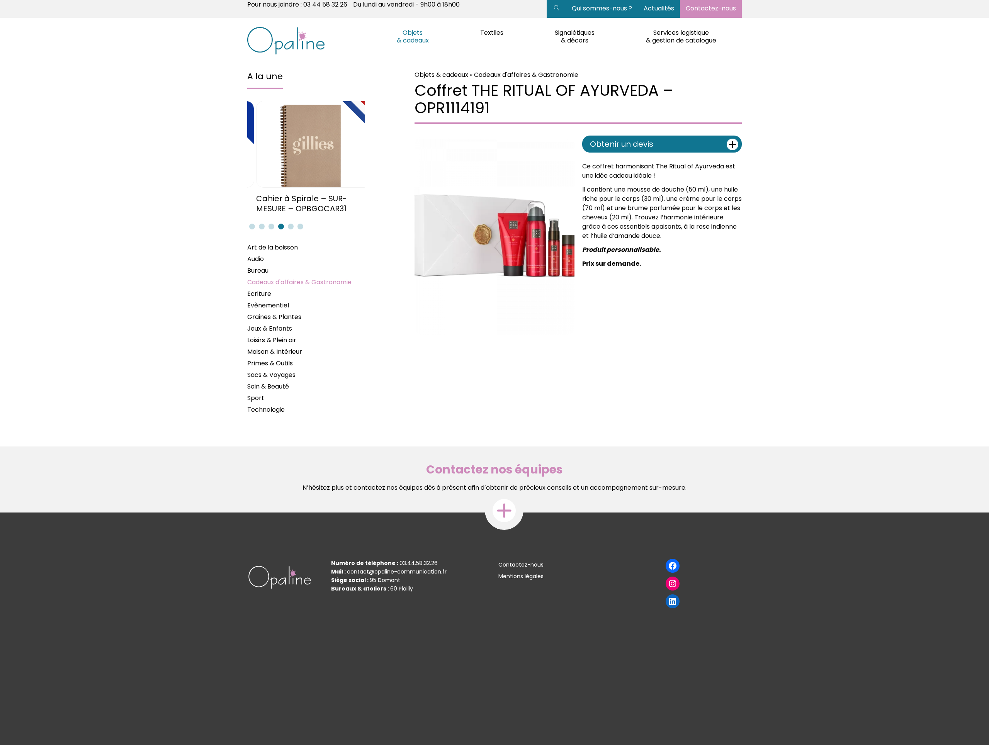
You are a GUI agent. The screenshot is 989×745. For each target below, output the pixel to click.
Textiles (491, 32)
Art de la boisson (272, 247)
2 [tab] (261, 226)
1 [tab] (251, 226)
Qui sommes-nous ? (602, 8)
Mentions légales (521, 576)
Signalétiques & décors (575, 36)
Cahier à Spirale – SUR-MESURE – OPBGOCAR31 (292, 203)
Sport (255, 398)
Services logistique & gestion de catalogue (681, 36)
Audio (255, 259)
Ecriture (259, 293)
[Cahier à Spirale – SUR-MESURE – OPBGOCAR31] (306, 144)
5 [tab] (290, 226)
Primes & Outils (270, 363)
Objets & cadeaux (413, 36)
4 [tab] (280, 226)
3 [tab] (270, 226)
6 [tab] (299, 226)
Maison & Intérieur (274, 351)
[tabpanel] (306, 157)
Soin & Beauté (268, 386)
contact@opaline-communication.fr (397, 571)
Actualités (659, 8)
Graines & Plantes (274, 316)
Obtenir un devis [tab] (621, 144)
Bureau (257, 270)
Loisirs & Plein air (271, 340)
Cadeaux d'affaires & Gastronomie (299, 282)
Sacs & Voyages (271, 374)
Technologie (266, 409)
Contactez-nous (711, 8)
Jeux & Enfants (269, 328)
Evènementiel (268, 305)
